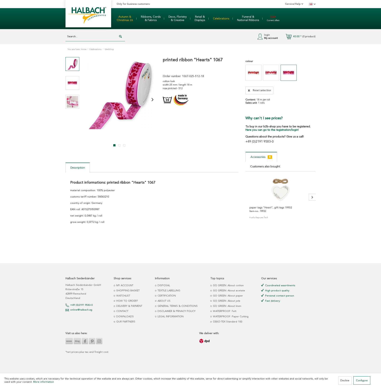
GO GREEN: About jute (226, 301)
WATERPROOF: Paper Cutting (230, 316)
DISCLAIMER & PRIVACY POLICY (176, 311)
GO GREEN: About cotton (228, 285)
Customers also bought (265, 166)
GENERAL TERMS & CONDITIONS (177, 306)
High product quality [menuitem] (276, 290)
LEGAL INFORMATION (170, 316)
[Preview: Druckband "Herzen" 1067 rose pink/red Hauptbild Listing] (72, 64)
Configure (362, 380)
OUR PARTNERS (125, 321)
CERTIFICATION (166, 296)
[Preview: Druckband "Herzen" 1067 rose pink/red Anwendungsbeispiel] (72, 102)
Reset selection (262, 90)
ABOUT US (163, 301)
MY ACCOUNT (124, 285)
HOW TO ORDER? (126, 301)
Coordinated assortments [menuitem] (279, 285)
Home (83, 49)
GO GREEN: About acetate (228, 290)
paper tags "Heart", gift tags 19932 (270, 207)
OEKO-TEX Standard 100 (227, 321)
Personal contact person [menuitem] (279, 296)
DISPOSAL (163, 285)
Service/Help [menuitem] (293, 4)
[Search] (120, 36)
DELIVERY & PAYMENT (128, 306)
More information (43, 382)
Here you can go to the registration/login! (272, 130)
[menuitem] (125, 19)
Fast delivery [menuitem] (272, 301)
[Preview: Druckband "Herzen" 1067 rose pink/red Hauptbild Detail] (72, 83)
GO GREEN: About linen (226, 306)
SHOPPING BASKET (127, 290)
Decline (344, 380)
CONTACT (121, 311)
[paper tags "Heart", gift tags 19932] (280, 189)
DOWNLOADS (124, 316)
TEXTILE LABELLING (168, 290)
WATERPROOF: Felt (224, 311)
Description (77, 167)
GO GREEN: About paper (227, 296)
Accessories (260, 157)
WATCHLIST (122, 296)
